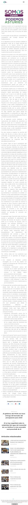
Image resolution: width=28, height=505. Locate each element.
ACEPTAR (14, 504)
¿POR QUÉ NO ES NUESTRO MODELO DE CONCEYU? (18, 441)
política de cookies (23, 501)
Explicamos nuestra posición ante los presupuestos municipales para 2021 (17, 462)
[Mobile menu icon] (24, 2)
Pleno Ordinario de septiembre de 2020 (15, 485)
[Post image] (5, 442)
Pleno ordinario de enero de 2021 (17, 470)
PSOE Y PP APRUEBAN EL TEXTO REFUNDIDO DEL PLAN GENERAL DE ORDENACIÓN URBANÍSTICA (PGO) (18, 452)
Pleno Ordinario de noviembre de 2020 (15, 477)
